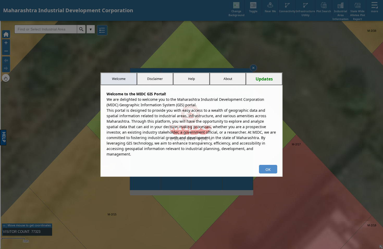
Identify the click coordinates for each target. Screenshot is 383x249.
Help (191, 79)
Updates (264, 79)
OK (268, 169)
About (228, 79)
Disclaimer (155, 79)
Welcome (119, 79)
